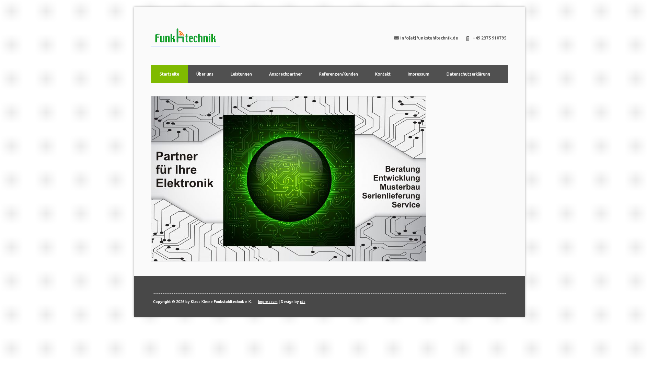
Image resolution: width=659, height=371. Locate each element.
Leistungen (241, 74)
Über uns (204, 74)
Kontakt (383, 74)
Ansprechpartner (285, 74)
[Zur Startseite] (185, 37)
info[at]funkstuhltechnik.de (429, 37)
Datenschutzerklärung (468, 74)
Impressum (418, 74)
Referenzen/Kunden (338, 74)
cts (302, 302)
